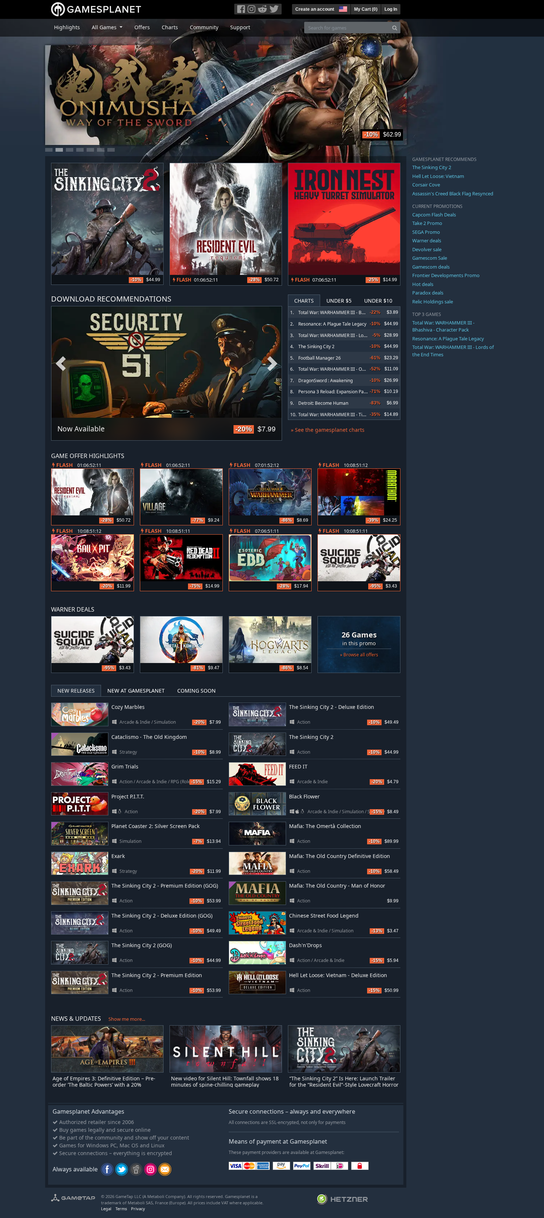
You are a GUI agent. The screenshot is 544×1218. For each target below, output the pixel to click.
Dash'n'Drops (305, 945)
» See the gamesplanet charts (328, 429)
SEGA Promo (426, 232)
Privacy (138, 1208)
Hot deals (422, 284)
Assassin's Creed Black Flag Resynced (452, 193)
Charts (170, 27)
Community (204, 27)
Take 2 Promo (427, 223)
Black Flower (304, 796)
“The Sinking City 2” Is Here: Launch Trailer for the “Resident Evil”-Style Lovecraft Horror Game (344, 1084)
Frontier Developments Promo (446, 275)
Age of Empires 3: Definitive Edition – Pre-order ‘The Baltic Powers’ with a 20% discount (104, 1084)
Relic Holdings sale (432, 301)
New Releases (76, 690)
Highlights (67, 27)
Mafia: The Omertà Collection (325, 826)
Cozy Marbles (128, 706)
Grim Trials (124, 766)
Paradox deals (427, 292)
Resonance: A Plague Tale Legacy (332, 324)
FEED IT (298, 766)
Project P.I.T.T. (127, 796)
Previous (60, 363)
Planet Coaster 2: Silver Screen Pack (155, 826)
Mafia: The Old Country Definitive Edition (339, 855)
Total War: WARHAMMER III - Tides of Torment (345, 414)
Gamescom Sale (429, 258)
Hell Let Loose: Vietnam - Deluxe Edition (338, 975)
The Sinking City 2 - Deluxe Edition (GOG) (161, 915)
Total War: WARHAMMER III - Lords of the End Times (352, 335)
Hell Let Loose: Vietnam (438, 176)
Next (272, 363)
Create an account (314, 9)
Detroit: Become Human (323, 403)
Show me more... (126, 1019)
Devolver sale (426, 249)
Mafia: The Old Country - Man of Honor (337, 885)
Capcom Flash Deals (434, 214)
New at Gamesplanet (136, 690)
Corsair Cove (426, 184)
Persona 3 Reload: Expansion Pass (333, 391)
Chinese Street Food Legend (324, 915)
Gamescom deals (431, 266)
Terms (121, 1208)
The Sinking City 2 (316, 346)
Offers (142, 27)
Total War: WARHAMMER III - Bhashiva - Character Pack (355, 312)
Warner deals (426, 240)
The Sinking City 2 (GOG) (141, 945)
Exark (118, 855)
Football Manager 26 (319, 358)
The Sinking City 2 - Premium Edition (156, 975)
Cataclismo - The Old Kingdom (149, 736)
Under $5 (339, 300)
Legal (106, 1208)
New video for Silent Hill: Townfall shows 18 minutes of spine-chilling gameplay (225, 1081)
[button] (342, 8)
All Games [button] (105, 27)
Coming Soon (196, 690)
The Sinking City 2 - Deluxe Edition (331, 706)
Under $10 (378, 300)
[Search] (394, 27)
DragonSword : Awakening (325, 380)
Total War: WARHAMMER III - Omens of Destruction (351, 369)
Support (240, 27)
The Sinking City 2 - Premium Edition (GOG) (164, 885)
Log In (391, 9)
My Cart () (365, 9)
